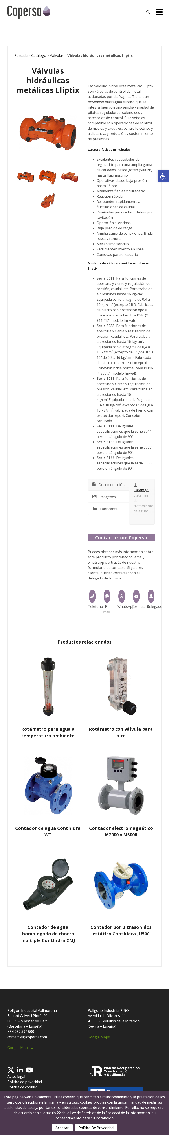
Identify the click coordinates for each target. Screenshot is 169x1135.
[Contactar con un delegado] (151, 596)
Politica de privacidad (24, 1081)
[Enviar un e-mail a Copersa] (107, 596)
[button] (163, 176)
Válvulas (57, 55)
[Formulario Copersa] (136, 596)
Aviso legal (16, 1076)
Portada (21, 55)
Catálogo (38, 55)
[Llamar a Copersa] (92, 596)
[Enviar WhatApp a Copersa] (122, 596)
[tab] (108, 485)
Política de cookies (22, 1087)
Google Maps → (20, 1047)
